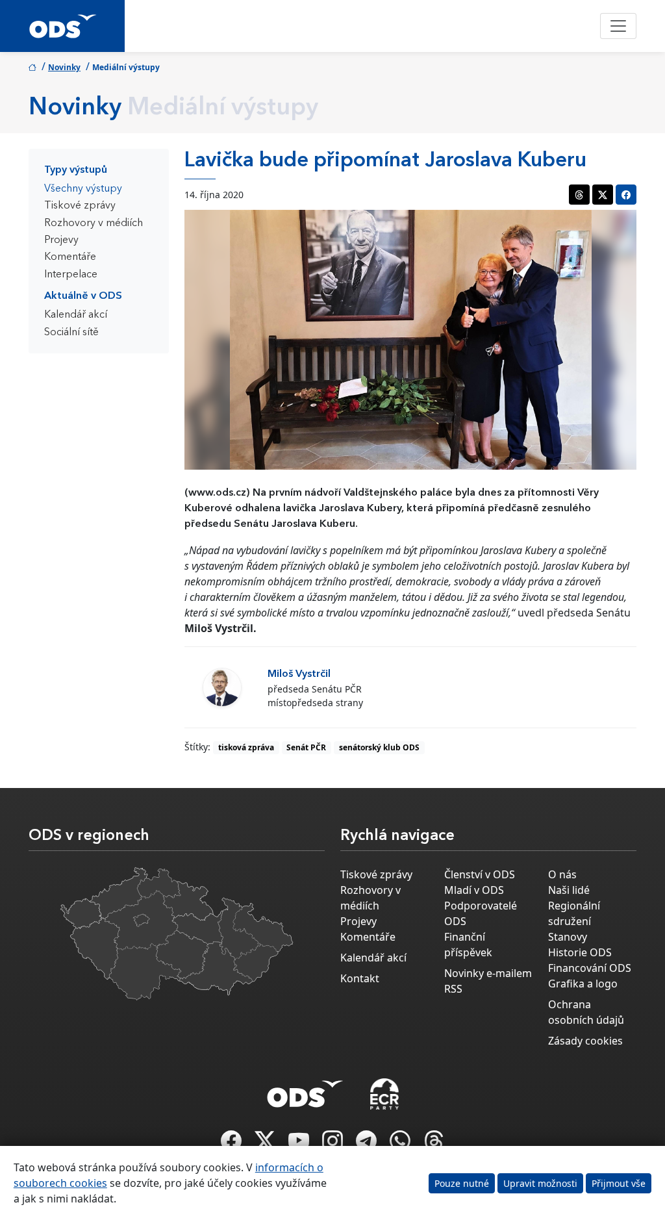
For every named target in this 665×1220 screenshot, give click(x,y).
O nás (562, 874)
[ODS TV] (300, 1144)
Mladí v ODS (474, 890)
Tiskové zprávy (80, 206)
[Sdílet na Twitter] (602, 194)
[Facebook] (232, 1144)
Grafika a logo (583, 983)
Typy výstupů (75, 170)
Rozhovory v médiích (93, 223)
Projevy (61, 240)
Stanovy (567, 937)
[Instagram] (333, 1144)
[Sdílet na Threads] (579, 194)
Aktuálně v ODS (83, 296)
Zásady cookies (585, 1041)
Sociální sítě (71, 332)
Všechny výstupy (83, 189)
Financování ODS (589, 968)
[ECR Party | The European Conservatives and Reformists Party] (384, 1094)
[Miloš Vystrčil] (222, 687)
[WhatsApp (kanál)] (401, 1144)
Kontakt (359, 978)
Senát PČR (306, 747)
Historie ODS (580, 952)
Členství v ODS (479, 874)
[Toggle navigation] (618, 26)
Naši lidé (569, 890)
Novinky (64, 67)
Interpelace (70, 275)
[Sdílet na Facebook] (626, 194)
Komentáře (70, 257)
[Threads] (433, 1144)
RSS (453, 989)
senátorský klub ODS (379, 747)
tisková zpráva (246, 747)
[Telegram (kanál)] (367, 1144)
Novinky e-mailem (488, 973)
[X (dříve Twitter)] (266, 1144)
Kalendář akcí (75, 315)
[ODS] (305, 1090)
